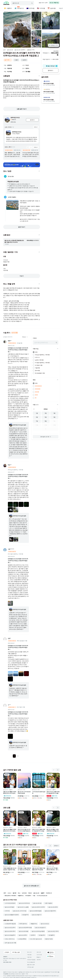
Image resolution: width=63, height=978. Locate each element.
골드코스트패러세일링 (35, 911)
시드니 (9, 893)
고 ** (9, 704)
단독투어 (33, 935)
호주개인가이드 (15, 117)
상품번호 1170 (30, 49)
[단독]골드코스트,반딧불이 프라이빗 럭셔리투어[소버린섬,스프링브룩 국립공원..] (18, 349)
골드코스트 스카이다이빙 (19, 911)
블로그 (39, 957)
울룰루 (42, 893)
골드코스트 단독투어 (20, 49)
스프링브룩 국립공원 (10, 923)
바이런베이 (28, 895)
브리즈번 (24, 893)
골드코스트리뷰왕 (23, 931)
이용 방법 (29, 954)
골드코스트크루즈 (53, 907)
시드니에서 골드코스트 (36, 939)
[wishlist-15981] (29, 812)
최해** (9, 340)
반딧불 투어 (25, 914)
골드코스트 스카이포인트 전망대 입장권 (24, 792)
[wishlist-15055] (57, 851)
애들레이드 (21, 895)
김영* (9, 638)
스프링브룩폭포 (22, 939)
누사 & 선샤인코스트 (42, 895)
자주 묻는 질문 (30, 967)
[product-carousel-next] (30, 147)
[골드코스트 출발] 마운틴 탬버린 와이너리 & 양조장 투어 (9, 792)
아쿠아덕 (7, 911)
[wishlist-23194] (43, 851)
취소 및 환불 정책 (31, 962)
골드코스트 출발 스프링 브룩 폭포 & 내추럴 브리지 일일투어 (53, 830)
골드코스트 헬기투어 (50, 911)
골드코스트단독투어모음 (25, 927)
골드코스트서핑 (37, 903)
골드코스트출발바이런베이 (12, 914)
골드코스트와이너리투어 (38, 907)
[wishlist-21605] (14, 851)
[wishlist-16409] (57, 812)
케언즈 (30, 893)
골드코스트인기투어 (53, 931)
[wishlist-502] (43, 774)
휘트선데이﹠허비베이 (10, 895)
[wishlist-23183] (29, 774)
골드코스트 (10, 49)
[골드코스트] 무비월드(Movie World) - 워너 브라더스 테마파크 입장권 (53, 868)
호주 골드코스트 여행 (10, 942)
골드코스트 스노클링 (23, 907)
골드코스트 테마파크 (24, 903)
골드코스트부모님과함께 (38, 931)
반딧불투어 (52, 935)
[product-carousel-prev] (27, 147)
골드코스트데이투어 (10, 931)
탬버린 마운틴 (49, 939)
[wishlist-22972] (29, 851)
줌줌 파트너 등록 (43, 2)
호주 (4, 50)
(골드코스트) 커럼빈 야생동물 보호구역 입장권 (38, 868)
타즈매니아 (49, 893)
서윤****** (11, 549)
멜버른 (14, 893)
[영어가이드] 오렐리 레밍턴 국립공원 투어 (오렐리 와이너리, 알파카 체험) (53, 792)
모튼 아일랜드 (48, 903)
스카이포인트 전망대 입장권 (38, 792)
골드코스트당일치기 (40, 927)
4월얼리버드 (34, 923)
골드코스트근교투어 (10, 927)
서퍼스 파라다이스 (10, 939)
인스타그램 (39, 954)
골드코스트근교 (45, 923)
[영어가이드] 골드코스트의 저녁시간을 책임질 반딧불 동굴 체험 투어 (24, 830)
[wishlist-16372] (14, 774)
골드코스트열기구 (36, 914)
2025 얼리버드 (23, 923)
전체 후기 (39, 959)
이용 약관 (29, 957)
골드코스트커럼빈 (9, 907)
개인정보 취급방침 (31, 959)
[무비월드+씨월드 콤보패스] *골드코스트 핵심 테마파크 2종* (24, 868)
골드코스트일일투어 (10, 935)
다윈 (34, 895)
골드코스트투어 (23, 935)
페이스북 (39, 952)
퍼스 (19, 893)
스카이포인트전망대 (10, 903)
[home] (6, 3)
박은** (9, 465)
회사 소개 (29, 952)
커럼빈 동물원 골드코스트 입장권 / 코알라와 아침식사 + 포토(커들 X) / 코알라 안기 (9, 868)
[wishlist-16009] (57, 774)
